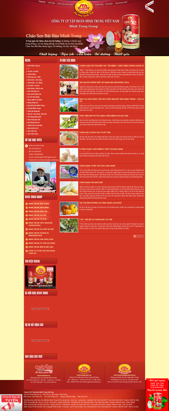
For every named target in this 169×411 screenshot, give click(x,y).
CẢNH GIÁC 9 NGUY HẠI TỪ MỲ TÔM (95, 132)
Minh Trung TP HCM (38, 219)
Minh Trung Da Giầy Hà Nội (41, 229)
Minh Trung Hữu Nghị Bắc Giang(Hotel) (41, 223)
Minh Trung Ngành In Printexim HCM (39, 234)
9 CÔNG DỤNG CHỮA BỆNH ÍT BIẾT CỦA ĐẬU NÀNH (101, 149)
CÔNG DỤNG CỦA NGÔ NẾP (91, 182)
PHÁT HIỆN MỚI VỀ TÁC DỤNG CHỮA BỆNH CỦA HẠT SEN (104, 116)
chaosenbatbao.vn (43, 375)
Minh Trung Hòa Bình (39, 207)
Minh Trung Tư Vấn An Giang (42, 243)
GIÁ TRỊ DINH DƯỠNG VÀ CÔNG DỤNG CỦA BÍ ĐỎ (100, 203)
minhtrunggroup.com (84, 375)
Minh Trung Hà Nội (37, 215)
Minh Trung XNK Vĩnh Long (41, 239)
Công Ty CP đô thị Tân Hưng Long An (42, 251)
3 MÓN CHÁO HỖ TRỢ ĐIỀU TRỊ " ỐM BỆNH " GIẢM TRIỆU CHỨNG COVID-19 (112, 66)
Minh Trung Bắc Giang (39, 203)
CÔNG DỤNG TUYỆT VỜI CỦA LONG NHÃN (97, 166)
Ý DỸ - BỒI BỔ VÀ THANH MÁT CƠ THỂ (96, 220)
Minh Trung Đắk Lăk (38, 211)
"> (28, 68)
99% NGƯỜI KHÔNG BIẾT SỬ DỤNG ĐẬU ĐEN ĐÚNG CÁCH (104, 82)
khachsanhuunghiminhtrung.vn (124, 375)
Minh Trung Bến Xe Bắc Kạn (41, 247)
